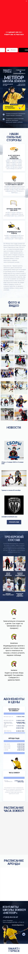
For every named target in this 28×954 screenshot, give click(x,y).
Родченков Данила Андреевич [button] (19, 595)
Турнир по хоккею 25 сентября (11, 490)
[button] (14, 107)
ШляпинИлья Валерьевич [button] (8, 594)
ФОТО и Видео (14, 304)
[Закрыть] (26, 1)
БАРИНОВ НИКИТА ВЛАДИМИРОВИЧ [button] (20, 574)
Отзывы (14, 57)
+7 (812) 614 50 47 (20, 70)
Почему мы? (7, 57)
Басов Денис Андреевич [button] (8, 574)
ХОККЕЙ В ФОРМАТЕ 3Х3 (9, 517)
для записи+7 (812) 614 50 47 (21, 85)
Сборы (25, 57)
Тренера (19, 57)
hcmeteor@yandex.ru (19, 73)
